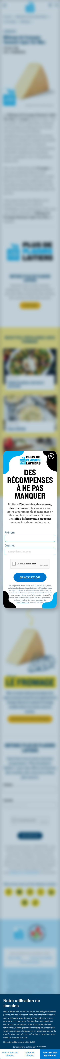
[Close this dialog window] (51, 456)
